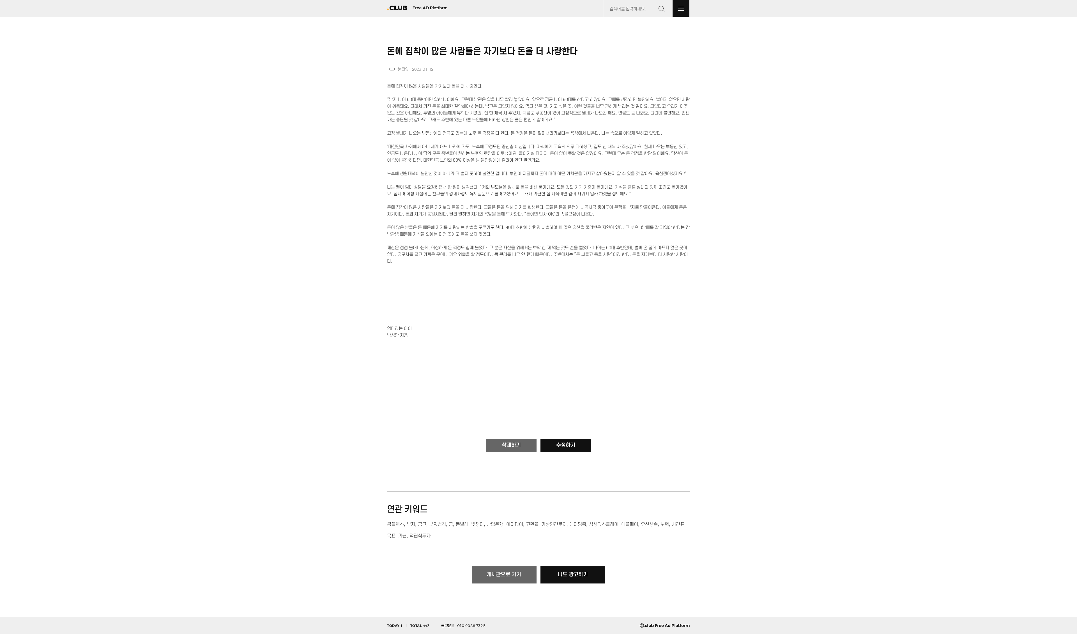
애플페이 (629, 524)
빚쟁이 (477, 524)
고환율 (532, 524)
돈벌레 (462, 524)
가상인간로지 (554, 524)
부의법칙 (437, 524)
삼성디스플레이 (603, 524)
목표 (391, 536)
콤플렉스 (395, 524)
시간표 (678, 524)
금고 (422, 524)
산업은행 (495, 524)
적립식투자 (420, 536)
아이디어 (514, 524)
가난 (402, 536)
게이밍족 (577, 524)
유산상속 (649, 524)
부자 (411, 524)
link (392, 69)
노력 (665, 524)
